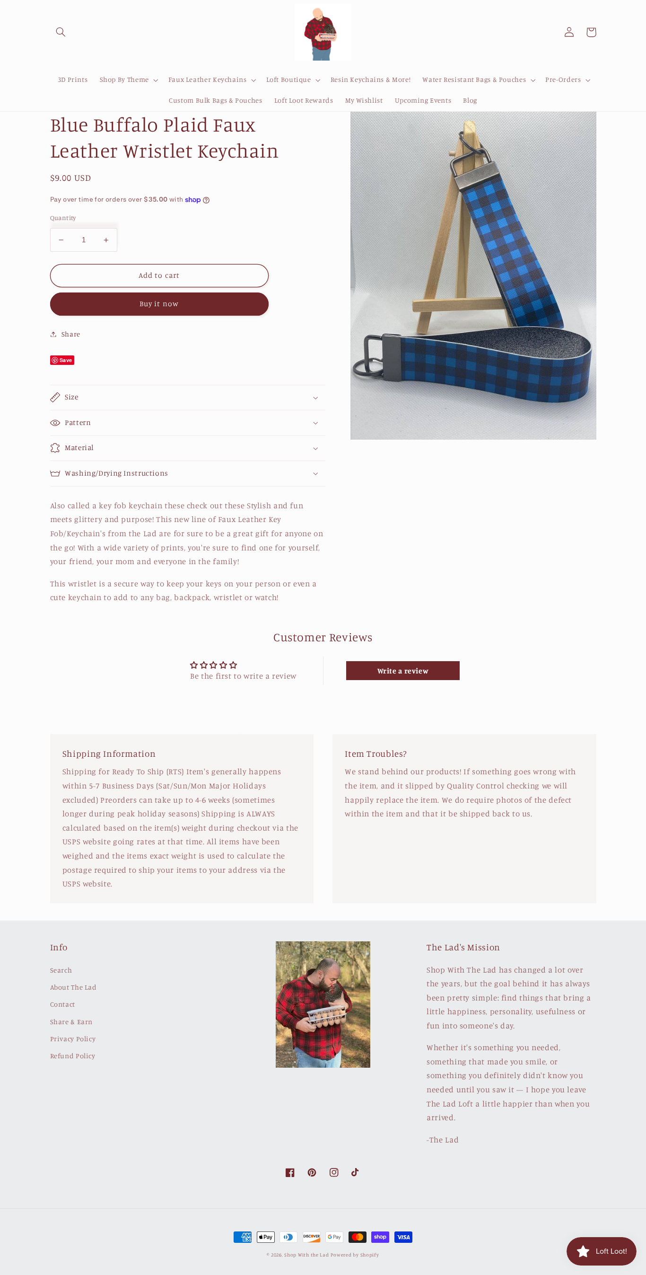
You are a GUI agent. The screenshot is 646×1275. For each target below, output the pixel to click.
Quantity (63, 217)
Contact (62, 1004)
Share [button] (70, 334)
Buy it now (159, 303)
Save (66, 359)
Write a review (403, 670)
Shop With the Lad (306, 1254)
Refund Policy (73, 1056)
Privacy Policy (73, 1039)
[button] (61, 32)
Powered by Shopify (355, 1254)
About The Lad (73, 987)
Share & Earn (71, 1022)
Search (61, 970)
